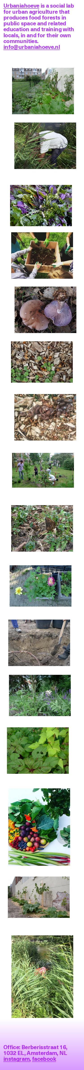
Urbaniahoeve (21, 5)
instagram (16, 1058)
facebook (44, 1058)
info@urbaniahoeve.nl (31, 46)
